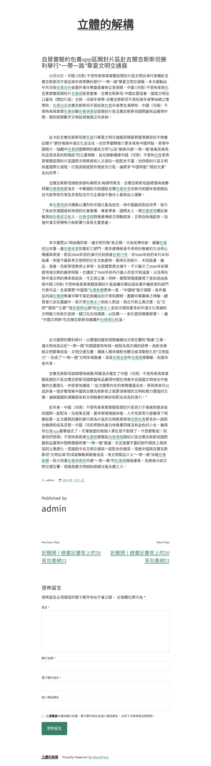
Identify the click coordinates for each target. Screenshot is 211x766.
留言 (45, 607)
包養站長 (60, 105)
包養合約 (63, 87)
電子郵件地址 (51, 678)
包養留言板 (62, 217)
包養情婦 (60, 205)
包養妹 (69, 111)
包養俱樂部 (88, 111)
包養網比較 (109, 320)
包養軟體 (96, 290)
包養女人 (93, 302)
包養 (108, 105)
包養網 (76, 93)
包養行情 (120, 255)
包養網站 (80, 308)
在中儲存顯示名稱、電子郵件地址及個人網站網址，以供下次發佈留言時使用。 (101, 716)
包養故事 (123, 189)
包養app (52, 431)
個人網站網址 (50, 697)
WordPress (101, 757)
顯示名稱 (48, 658)
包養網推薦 (58, 189)
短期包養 (138, 419)
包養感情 (149, 211)
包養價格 (115, 437)
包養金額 (120, 357)
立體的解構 (105, 24)
